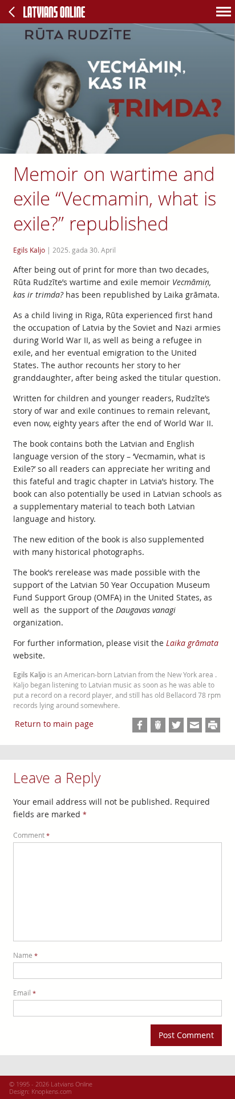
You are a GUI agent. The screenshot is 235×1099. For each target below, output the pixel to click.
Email (24, 993)
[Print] (212, 725)
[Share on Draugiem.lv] (158, 725)
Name (25, 955)
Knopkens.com (51, 1091)
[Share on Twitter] (176, 725)
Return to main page (54, 723)
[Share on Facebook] (139, 725)
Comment (31, 835)
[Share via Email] (194, 725)
